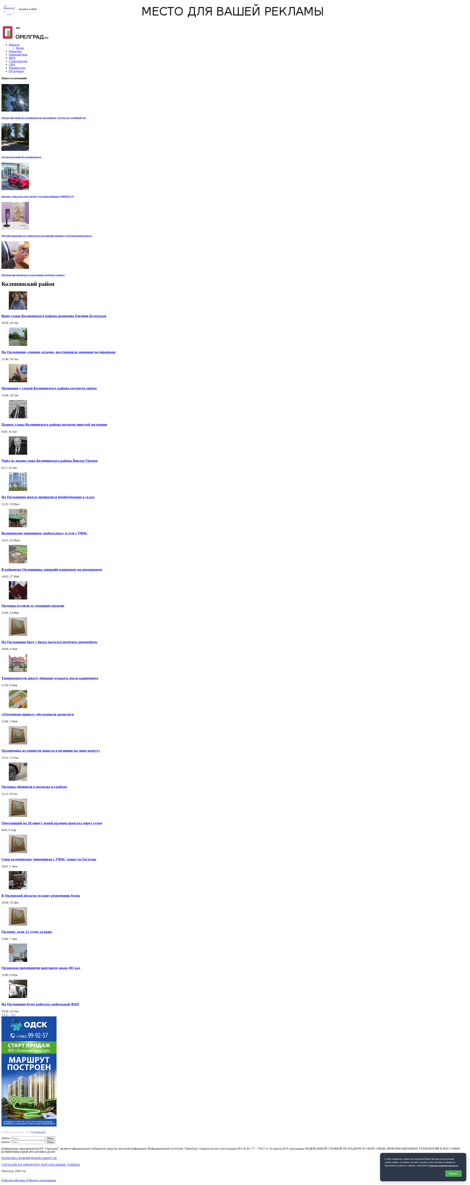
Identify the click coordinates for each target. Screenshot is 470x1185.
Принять (453, 1173)
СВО (12, 64)
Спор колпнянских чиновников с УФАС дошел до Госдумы (48, 859)
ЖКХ (12, 57)
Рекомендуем (17, 67)
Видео (20, 48)
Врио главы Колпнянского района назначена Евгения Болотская (53, 316)
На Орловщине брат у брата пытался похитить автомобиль (49, 642)
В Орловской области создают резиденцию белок (40, 895)
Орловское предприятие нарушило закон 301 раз (40, 968)
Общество (15, 51)
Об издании (16, 71)
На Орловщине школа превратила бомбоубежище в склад (48, 497)
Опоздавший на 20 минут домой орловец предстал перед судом (51, 823)
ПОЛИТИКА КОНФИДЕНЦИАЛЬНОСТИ (29, 1158)
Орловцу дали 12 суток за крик (26, 932)
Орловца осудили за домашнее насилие (32, 606)
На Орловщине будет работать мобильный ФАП (40, 1004)
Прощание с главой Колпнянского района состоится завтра (49, 388)
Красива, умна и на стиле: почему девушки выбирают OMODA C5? (37, 196)
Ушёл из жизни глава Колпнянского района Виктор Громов (49, 461)
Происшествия (18, 54)
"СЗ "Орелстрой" (38, 1132)
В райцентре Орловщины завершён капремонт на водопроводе (51, 569)
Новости (14, 44)
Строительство (18, 61)
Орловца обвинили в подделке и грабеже (34, 787)
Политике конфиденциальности (443, 1165)
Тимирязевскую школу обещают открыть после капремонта (49, 678)
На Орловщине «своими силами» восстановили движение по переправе (58, 352)
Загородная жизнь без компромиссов (21, 157)
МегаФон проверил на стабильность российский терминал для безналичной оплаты (46, 235)
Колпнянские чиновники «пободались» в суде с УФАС (44, 533)
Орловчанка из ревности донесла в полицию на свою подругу (50, 751)
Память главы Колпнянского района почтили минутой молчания (54, 424)
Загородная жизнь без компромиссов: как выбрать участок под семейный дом (43, 117)
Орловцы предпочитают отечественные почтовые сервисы (33, 275)
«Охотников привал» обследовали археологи (37, 714)
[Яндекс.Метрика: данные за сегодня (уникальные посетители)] (13, 1180)
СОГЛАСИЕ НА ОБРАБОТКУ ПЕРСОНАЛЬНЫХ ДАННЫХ (40, 1164)
